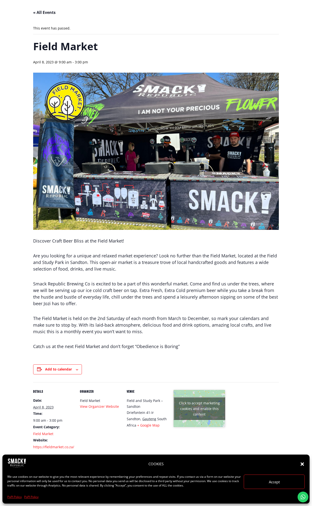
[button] (302, 464)
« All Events (44, 12)
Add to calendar (58, 369)
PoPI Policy (14, 497)
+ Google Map (148, 425)
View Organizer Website (99, 406)
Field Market (43, 433)
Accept (274, 481)
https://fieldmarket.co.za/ (53, 447)
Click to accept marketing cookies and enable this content (199, 408)
